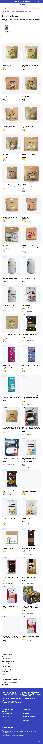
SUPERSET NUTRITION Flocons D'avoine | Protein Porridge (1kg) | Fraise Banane (31, 306)
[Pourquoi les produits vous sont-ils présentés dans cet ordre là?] (2, 41)
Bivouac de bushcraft (6, 671)
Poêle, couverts (5, 656)
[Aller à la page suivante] (25, 648)
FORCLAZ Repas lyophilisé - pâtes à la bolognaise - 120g (11, 64)
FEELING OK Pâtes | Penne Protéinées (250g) (30, 637)
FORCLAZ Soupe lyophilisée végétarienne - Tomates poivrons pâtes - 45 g (31, 247)
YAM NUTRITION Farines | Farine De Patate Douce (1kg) (29, 519)
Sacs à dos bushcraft (6, 669)
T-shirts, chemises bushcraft (8, 661)
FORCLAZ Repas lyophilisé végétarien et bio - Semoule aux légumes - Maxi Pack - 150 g (31, 186)
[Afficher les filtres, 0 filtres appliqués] (3, 38)
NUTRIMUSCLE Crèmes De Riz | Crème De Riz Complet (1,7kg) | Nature (30, 277)
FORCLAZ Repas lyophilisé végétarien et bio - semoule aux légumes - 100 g (12, 246)
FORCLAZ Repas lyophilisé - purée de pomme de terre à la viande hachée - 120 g (30, 65)
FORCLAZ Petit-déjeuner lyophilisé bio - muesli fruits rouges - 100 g (11, 185)
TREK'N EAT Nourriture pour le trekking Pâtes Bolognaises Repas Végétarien (30, 490)
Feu (3, 664)
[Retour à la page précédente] (17, 648)
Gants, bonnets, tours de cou (8, 663)
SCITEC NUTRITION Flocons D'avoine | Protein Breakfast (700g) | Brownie (30, 578)
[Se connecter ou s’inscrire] (36, 4)
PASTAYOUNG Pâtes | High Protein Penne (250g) (10, 490)
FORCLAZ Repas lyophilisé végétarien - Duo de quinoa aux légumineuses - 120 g (11, 336)
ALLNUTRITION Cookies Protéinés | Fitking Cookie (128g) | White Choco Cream (30, 397)
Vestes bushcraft (5, 684)
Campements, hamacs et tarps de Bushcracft (11, 679)
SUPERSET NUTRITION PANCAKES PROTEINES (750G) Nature (10, 519)
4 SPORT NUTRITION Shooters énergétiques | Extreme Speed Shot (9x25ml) (30, 607)
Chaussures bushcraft (6, 676)
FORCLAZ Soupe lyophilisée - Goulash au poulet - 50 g (30, 216)
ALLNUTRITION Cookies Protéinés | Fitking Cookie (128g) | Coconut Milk (11, 396)
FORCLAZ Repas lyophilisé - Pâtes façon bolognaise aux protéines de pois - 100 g (12, 429)
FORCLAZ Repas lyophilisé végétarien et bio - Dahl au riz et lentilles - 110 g (12, 155)
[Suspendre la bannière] (38, 1)
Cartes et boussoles (6, 685)
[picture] (11, 52)
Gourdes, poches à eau (6, 666)
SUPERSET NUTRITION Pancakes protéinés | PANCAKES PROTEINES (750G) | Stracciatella (29, 460)
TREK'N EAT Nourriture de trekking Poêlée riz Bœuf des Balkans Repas (11, 459)
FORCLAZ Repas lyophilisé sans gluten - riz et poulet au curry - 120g (31, 125)
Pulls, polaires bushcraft (7, 659)
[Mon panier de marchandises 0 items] (39, 4)
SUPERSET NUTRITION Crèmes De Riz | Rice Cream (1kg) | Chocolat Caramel (11, 637)
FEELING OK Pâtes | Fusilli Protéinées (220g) (11, 607)
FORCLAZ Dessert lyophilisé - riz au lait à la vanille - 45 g (31, 155)
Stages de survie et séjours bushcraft (9, 682)
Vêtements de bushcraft (7, 677)
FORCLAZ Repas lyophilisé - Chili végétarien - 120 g (29, 96)
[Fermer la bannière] (40, 1)
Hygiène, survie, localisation (6, 32)
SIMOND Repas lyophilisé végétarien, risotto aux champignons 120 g (11, 216)
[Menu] (3, 4)
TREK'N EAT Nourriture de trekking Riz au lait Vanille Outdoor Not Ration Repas (31, 428)
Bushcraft (4, 674)
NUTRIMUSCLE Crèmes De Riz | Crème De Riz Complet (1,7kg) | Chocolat (11, 306)
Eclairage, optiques (6, 658)
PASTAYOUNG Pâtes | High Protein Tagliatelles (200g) (10, 578)
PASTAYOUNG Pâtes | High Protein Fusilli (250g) (31, 335)
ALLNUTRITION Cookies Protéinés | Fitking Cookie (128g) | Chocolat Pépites (31, 366)
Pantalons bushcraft (6, 672)
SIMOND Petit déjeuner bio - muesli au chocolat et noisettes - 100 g (11, 125)
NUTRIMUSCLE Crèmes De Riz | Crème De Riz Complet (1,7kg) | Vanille (11, 277)
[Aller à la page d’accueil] (20, 4)
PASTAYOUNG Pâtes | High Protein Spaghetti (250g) (29, 549)
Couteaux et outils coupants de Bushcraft (10, 668)
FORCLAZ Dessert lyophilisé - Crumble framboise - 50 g (11, 96)
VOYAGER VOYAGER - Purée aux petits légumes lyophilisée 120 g (11, 549)
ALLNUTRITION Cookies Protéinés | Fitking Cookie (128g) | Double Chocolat (12, 366)
